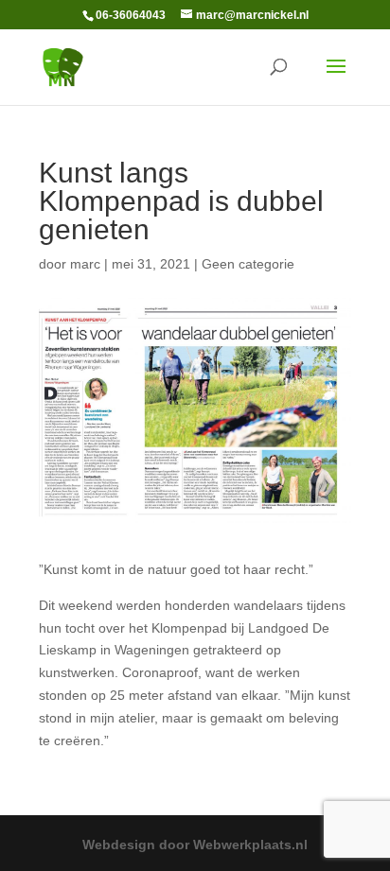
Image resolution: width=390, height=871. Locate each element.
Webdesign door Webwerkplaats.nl (195, 844)
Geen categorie (248, 263)
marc (85, 263)
